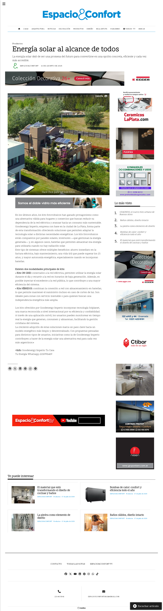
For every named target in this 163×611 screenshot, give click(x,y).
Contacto (56, 564)
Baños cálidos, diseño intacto (127, 515)
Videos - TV (130, 29)
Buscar (142, 29)
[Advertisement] (59, 392)
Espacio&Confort (29, 66)
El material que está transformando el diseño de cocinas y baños (53, 490)
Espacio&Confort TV (101, 564)
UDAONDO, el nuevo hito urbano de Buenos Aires (136, 213)
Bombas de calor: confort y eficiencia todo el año (126, 489)
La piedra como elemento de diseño (53, 516)
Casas (25, 29)
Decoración (64, 29)
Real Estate (101, 29)
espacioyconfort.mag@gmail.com (103, 597)
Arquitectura (37, 29)
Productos (78, 29)
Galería (99, 96)
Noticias (52, 29)
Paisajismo (115, 29)
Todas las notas (76, 564)
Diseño (90, 29)
